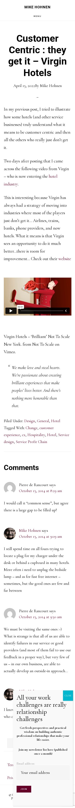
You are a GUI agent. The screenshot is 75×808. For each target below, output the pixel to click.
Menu (37, 16)
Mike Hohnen (37, 7)
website (64, 258)
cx (23, 434)
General (43, 421)
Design (29, 421)
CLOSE (68, 695)
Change (31, 428)
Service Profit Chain (31, 441)
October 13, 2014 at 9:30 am (40, 617)
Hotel (55, 421)
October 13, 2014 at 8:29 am (40, 490)
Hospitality (36, 434)
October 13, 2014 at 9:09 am (40, 536)
